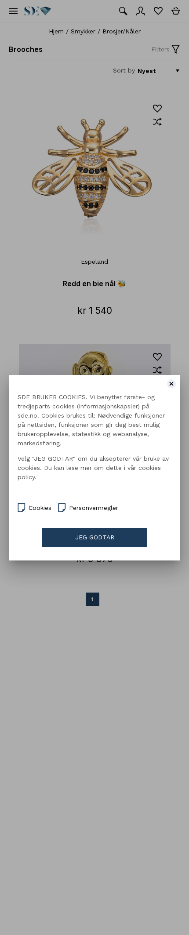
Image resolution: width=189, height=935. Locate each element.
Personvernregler (93, 507)
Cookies (40, 507)
